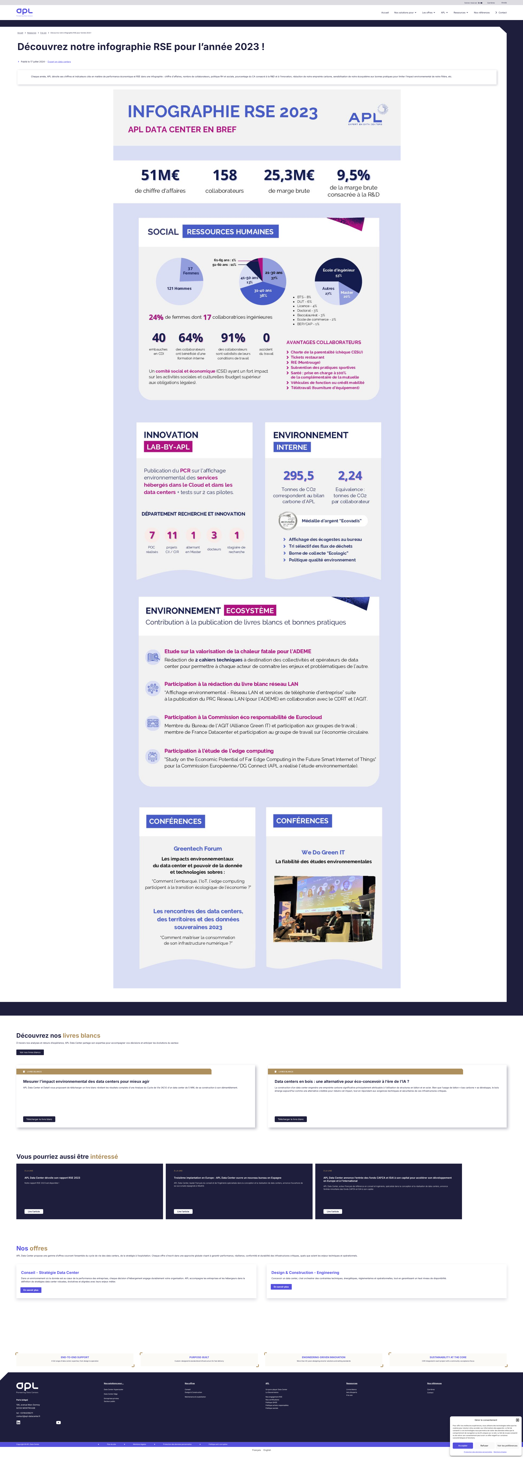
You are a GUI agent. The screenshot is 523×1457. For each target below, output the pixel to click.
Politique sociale (272, 1408)
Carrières (491, 3)
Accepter (462, 1445)
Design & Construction (193, 1392)
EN (505, 3)
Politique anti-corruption (218, 1444)
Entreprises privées (111, 1398)
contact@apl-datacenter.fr (28, 1416)
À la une (43, 33)
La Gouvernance (272, 1392)
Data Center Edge (111, 1394)
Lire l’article (34, 1211)
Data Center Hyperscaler (113, 1389)
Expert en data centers (59, 61)
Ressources (31, 33)
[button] (517, 1420)
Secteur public (109, 1401)
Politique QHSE (271, 1402)
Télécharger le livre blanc (39, 1119)
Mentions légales (500, 1452)
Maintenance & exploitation (195, 1397)
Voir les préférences (507, 1445)
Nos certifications (272, 1400)
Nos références (434, 1383)
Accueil (20, 33)
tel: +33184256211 (24, 1413)
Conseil (188, 1389)
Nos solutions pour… (114, 1383)
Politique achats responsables (277, 1405)
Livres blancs (351, 1389)
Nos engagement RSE (274, 1397)
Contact (430, 1393)
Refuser (484, 1445)
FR (502, 3)
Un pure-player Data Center (276, 1389)
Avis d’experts (351, 1392)
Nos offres (190, 1383)
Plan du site (111, 1444)
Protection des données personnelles (478, 1452)
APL (267, 1383)
